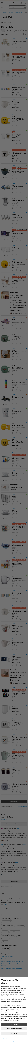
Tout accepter (14, 1024)
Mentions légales (5, 1039)
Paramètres (14, 1033)
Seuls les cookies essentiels (14, 1028)
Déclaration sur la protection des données (11, 1041)
